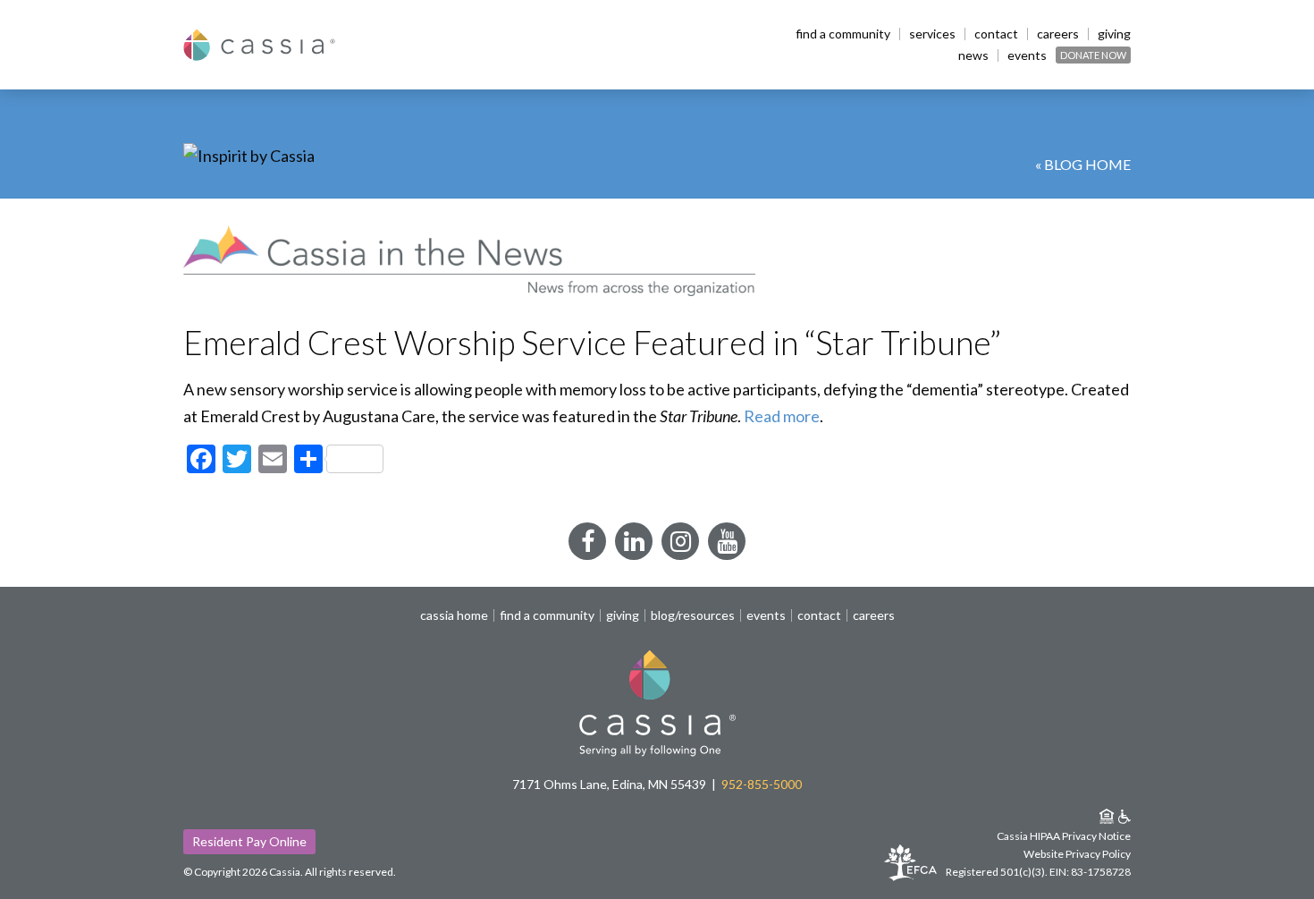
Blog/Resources (693, 615)
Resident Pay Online (249, 841)
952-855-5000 (761, 784)
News (973, 55)
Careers (1058, 34)
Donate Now (1093, 55)
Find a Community (843, 34)
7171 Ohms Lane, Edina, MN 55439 (609, 784)
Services (932, 34)
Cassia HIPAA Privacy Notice (1064, 836)
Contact (996, 34)
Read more (782, 416)
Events (1027, 55)
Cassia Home (454, 615)
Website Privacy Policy (1077, 854)
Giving (1114, 34)
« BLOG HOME (1083, 164)
